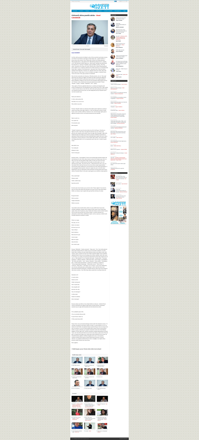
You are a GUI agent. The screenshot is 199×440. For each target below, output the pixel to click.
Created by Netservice (123, 438)
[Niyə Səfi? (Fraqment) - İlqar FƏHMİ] (102, 399)
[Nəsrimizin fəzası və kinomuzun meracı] (102, 360)
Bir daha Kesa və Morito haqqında (76, 418)
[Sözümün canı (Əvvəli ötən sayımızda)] (89, 372)
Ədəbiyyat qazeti (77, 438)
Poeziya (87, 10)
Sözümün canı (100, 376)
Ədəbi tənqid (98, 10)
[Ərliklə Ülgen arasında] (77, 360)
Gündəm (81, 10)
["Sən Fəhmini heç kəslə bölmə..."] (102, 383)
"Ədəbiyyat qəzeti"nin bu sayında (117, 169)
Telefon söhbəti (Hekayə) (119, 84)
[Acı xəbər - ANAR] (89, 426)
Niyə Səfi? (121, 38)
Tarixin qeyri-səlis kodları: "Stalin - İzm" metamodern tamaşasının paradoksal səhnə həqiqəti (118, 122)
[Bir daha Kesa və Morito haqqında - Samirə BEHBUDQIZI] (77, 412)
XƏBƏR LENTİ (113, 80)
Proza (92, 10)
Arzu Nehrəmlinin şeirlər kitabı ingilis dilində (118, 164)
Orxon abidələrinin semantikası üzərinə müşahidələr (118, 98)
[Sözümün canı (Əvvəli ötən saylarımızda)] (89, 360)
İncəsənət (106, 45)
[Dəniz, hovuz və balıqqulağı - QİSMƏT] (102, 426)
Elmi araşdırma (118, 10)
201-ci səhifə (116, 137)
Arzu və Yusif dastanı (75, 388)
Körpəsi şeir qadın (117, 110)
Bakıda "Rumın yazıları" (119, 149)
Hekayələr (116, 106)
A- (88, 45)
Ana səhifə (75, 10)
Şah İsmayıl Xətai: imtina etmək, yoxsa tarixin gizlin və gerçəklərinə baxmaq (121, 31)
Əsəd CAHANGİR (76, 52)
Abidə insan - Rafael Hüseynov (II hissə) (121, 69)
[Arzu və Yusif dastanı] (77, 383)
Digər (124, 10)
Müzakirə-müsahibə (108, 10)
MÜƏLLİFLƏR (113, 15)
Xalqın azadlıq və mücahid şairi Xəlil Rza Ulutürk (119, 93)
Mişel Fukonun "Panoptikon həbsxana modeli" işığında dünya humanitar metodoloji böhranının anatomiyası (118, 115)
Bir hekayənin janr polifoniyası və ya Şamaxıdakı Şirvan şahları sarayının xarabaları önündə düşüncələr (121, 63)
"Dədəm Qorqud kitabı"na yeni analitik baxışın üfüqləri (121, 56)
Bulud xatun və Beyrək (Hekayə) (119, 153)
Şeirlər (116, 145)
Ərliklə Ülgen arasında (76, 365)
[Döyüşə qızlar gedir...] (89, 383)
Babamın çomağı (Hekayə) (117, 88)
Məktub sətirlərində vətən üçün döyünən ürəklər (121, 18)
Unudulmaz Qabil (121, 75)
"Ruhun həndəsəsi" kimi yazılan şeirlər (120, 44)
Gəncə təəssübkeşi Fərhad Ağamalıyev (119, 142)
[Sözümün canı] (102, 372)
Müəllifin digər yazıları (76, 354)
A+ (87, 45)
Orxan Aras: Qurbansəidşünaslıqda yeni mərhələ (121, 24)
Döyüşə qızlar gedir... (88, 388)
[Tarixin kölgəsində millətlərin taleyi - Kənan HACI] (77, 426)
